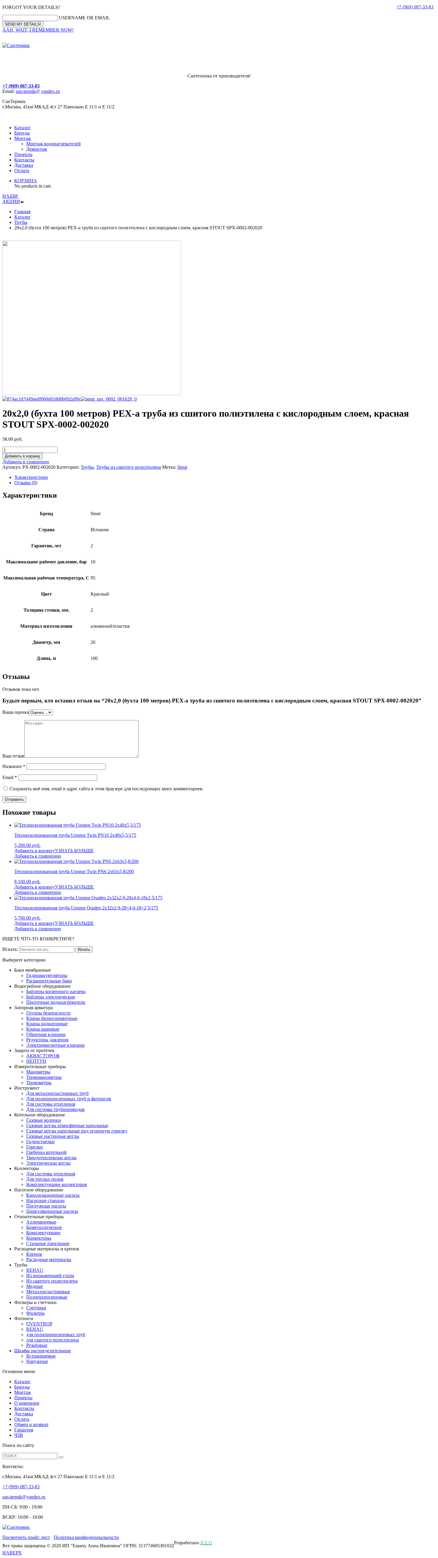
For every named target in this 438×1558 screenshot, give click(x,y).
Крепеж (34, 1254)
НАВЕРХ (12, 1552)
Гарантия (23, 1429)
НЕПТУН (36, 1061)
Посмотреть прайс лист (26, 1537)
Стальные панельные (47, 1243)
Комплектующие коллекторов (56, 1184)
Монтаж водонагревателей (53, 143)
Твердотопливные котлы (51, 1157)
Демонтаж (36, 149)
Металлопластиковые (48, 1291)
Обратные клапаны (46, 1034)
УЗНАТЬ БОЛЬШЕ (74, 850)
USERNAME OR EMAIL (84, 17)
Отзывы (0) (25, 482)
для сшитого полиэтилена (52, 1339)
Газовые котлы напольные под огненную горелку (77, 1130)
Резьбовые (36, 1345)
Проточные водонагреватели (55, 1002)
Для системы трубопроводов (55, 1109)
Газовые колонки (43, 1120)
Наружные (37, 1361)
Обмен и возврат (31, 1424)
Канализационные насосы (53, 1195)
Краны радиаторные (47, 1023)
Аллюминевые (41, 1221)
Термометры (39, 1082)
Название (13, 766)
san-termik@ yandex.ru (38, 91)
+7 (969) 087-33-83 (415, 6)
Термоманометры (44, 1077)
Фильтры (35, 1313)
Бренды (22, 132)
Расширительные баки (49, 980)
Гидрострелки (40, 1141)
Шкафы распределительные (42, 1350)
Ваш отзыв (13, 755)
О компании (26, 1403)
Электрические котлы (48, 1163)
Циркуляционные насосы (52, 1211)
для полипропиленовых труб (55, 1334)
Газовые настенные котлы (52, 1136)
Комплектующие (43, 1232)
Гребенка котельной (46, 1152)
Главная (22, 211)
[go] (61, 1457)
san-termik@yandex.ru (23, 1496)
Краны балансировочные (51, 1018)
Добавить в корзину (22, 456)
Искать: (10, 949)
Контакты (24, 159)
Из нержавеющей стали (50, 1275)
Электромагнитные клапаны (55, 1045)
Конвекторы (38, 1238)
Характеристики (31, 477)
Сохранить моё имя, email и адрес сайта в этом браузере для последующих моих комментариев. (107, 788)
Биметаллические (44, 1227)
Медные (34, 1286)
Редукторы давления (47, 1039)
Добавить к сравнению (25, 461)
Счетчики (36, 1307)
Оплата (21, 170)
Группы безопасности (48, 1012)
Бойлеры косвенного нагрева (56, 991)
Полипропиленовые (46, 1297)
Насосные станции (45, 1200)
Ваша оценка (15, 712)
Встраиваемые (41, 1355)
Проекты (23, 154)
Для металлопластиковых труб (57, 1093)
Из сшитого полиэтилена (51, 1280)
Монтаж (22, 138)
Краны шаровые (42, 1029)
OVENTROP (39, 1323)
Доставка (23, 165)
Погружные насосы (46, 1205)
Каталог (22, 127)
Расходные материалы (48, 1259)
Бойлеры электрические (50, 996)
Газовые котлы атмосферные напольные (67, 1125)
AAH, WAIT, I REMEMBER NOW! (38, 29)
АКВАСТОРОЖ (43, 1055)
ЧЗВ (18, 1435)
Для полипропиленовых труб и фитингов (68, 1098)
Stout (182, 467)
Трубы (20, 222)
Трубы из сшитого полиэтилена (128, 467)
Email (9, 777)
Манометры (38, 1071)
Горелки (34, 1146)
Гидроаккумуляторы (46, 975)
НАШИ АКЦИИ (11, 199)
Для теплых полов (44, 1179)
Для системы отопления (50, 1104)
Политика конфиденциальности (86, 1537)
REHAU (34, 1270)
